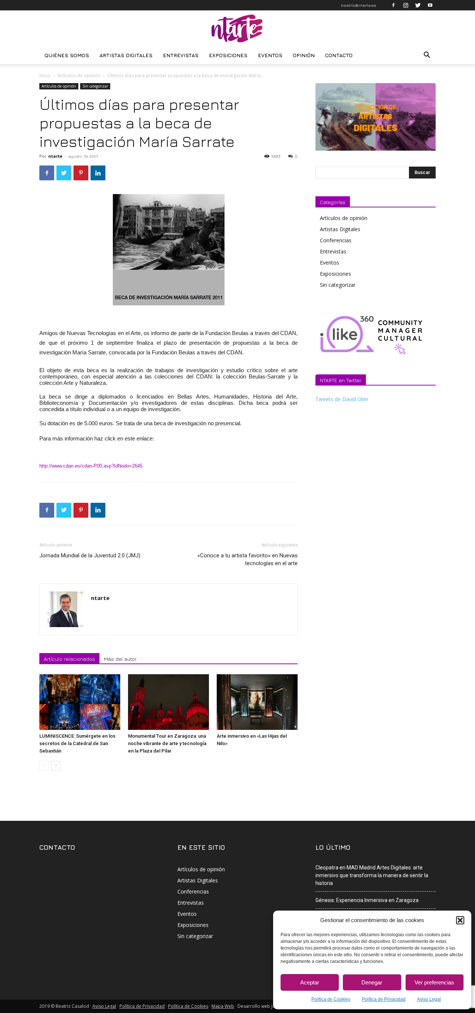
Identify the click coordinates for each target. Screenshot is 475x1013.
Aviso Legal (429, 999)
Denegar (371, 982)
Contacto (339, 55)
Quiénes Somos (67, 55)
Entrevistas (181, 55)
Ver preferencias (434, 982)
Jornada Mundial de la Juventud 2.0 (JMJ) (89, 555)
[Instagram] (405, 5)
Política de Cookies (330, 999)
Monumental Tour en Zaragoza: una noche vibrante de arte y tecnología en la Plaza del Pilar (167, 743)
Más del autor (120, 659)
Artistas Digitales (126, 55)
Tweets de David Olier (341, 399)
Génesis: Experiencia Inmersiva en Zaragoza (367, 900)
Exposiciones (228, 55)
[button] (460, 920)
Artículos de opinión (79, 75)
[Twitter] (417, 5)
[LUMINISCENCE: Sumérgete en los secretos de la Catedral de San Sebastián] (79, 702)
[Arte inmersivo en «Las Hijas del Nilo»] (257, 702)
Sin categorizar (95, 86)
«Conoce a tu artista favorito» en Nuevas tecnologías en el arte (247, 559)
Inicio (44, 75)
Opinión (304, 55)
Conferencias (335, 240)
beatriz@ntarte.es (358, 5)
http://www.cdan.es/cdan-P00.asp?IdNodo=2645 (90, 466)
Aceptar (309, 982)
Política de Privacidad (384, 999)
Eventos (270, 55)
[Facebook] (393, 5)
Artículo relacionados (69, 659)
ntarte (55, 156)
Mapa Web (223, 1006)
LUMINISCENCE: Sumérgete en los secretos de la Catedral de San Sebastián (77, 743)
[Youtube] (430, 5)
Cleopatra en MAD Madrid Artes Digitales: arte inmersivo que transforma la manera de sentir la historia (371, 875)
